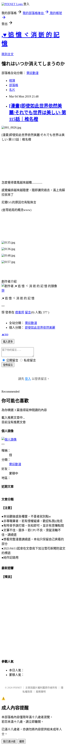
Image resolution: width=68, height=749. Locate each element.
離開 (21, 741)
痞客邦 (19, 312)
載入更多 (8, 341)
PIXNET (17, 687)
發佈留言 (8, 364)
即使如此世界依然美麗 (40, 327)
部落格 (13, 85)
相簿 (12, 80)
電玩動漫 (32, 73)
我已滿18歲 (9, 741)
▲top (5, 334)
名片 (12, 89)
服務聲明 (41, 691)
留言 (28, 312)
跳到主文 (8, 54)
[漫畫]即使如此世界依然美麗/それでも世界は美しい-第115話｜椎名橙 (37, 112)
